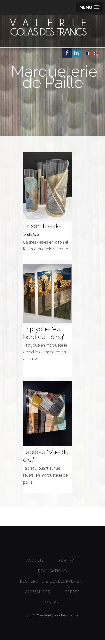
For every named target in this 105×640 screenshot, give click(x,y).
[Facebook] (67, 53)
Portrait (68, 560)
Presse (72, 592)
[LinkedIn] (76, 53)
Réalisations (52, 571)
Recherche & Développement (52, 581)
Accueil (35, 560)
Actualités (37, 592)
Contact (52, 602)
